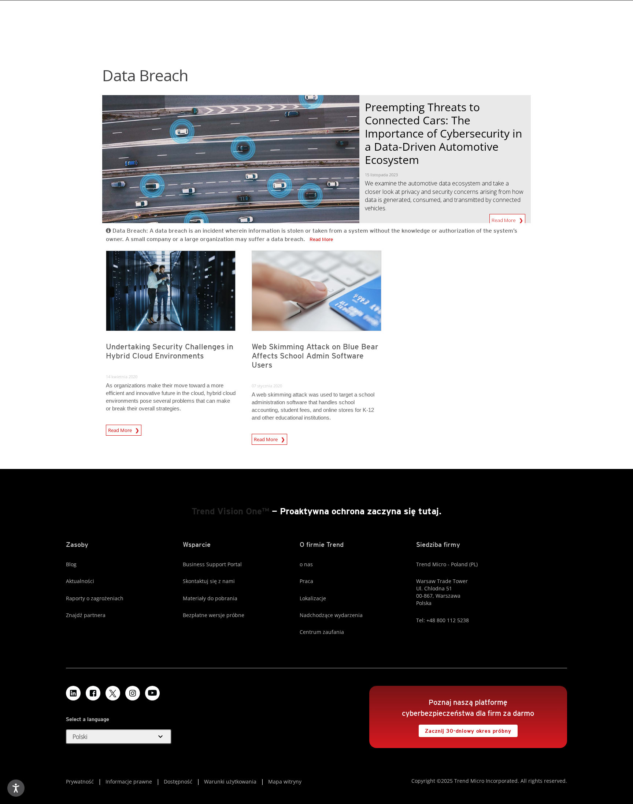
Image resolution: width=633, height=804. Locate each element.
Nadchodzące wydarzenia (331, 615)
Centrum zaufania (322, 631)
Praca (306, 581)
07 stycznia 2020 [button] (267, 385)
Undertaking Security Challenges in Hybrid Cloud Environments (169, 351)
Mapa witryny (284, 781)
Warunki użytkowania (230, 781)
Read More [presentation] (120, 429)
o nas (306, 564)
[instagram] (132, 693)
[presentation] (171, 291)
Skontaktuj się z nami (209, 581)
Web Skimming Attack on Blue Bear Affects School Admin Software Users (315, 355)
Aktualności (80, 581)
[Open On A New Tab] (113, 693)
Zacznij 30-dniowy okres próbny (465, 729)
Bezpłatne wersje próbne (213, 615)
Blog (71, 564)
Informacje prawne (129, 781)
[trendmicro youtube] (152, 693)
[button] (118, 736)
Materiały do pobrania (210, 598)
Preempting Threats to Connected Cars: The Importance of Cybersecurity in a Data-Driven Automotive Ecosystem (443, 133)
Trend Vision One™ (230, 511)
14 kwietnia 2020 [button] (121, 376)
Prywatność (80, 781)
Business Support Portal (212, 564)
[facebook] (93, 693)
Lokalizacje (313, 598)
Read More (504, 218)
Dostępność (178, 781)
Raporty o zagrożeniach (94, 598)
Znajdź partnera (86, 615)
